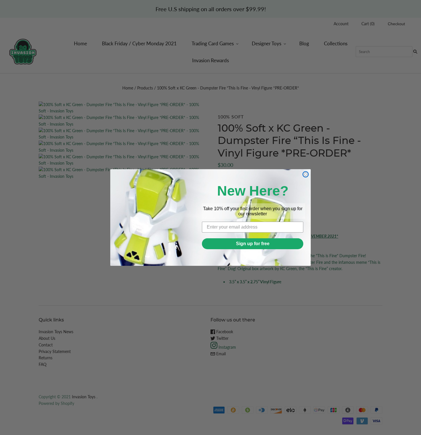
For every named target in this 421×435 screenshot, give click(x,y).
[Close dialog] (305, 174)
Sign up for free (252, 243)
